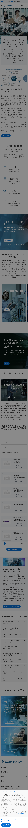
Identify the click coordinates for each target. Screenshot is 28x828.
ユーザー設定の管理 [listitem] (8, 820)
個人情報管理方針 (22, 814)
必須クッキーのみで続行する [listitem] (9, 791)
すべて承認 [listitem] (6, 825)
